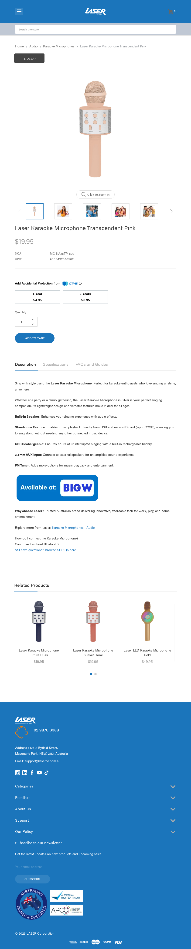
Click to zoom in (98, 194)
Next (171, 211)
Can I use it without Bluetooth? (37, 544)
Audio (90, 527)
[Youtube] (39, 772)
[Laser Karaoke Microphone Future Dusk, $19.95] (39, 621)
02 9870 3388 (46, 730)
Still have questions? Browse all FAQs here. (46, 549)
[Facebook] (32, 772)
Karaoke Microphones (68, 527)
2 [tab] (95, 674)
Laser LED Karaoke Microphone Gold (147, 652)
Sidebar (30, 58)
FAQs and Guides (91, 364)
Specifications (55, 364)
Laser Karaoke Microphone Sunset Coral (93, 652)
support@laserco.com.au (42, 760)
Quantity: (21, 312)
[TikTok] (46, 772)
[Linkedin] (24, 772)
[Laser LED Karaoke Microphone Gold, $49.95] (147, 621)
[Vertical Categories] (19, 11)
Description (25, 364)
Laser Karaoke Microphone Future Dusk (39, 652)
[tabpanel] (39, 632)
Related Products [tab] (31, 585)
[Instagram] (17, 772)
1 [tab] (91, 674)
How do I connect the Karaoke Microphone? (46, 538)
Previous (19, 211)
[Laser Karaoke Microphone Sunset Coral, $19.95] (93, 621)
